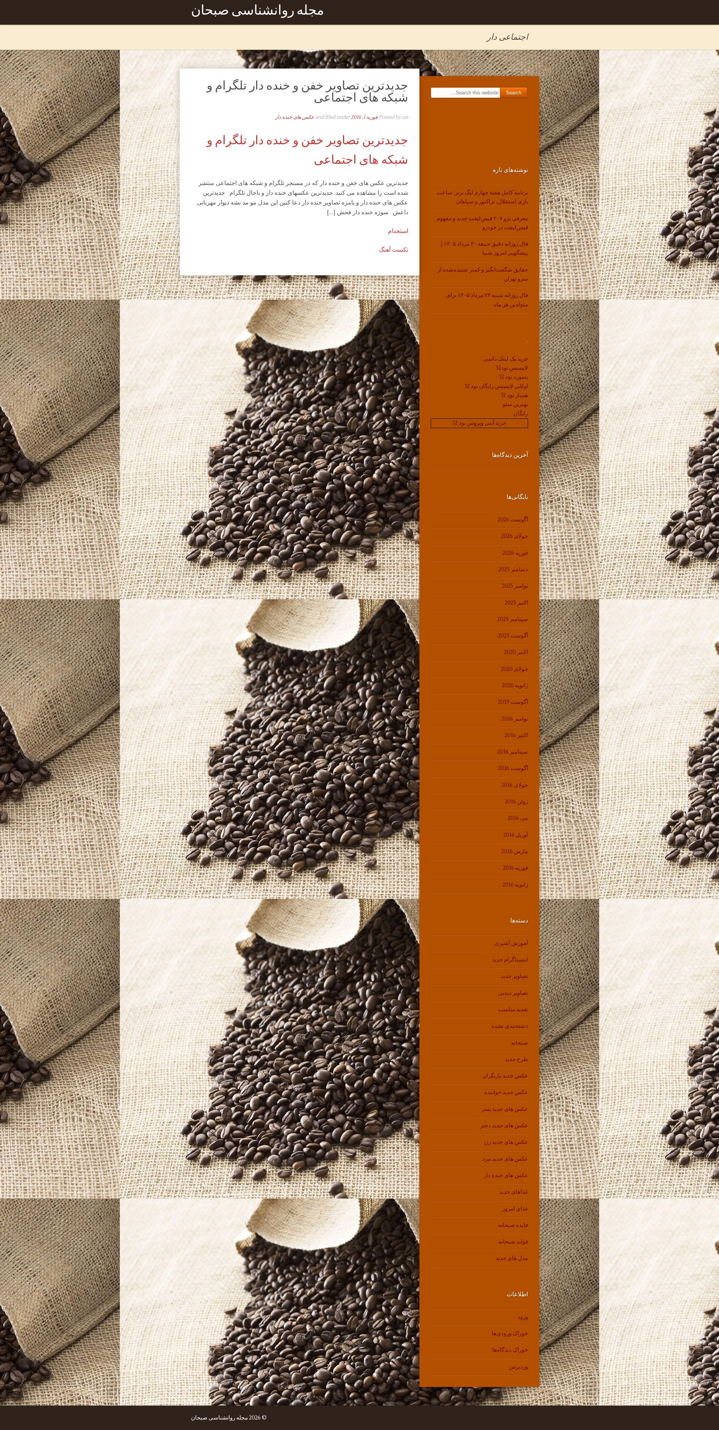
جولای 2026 (514, 536)
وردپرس (518, 1366)
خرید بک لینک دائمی (505, 359)
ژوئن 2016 (516, 801)
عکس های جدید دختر (504, 1125)
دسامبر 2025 (513, 569)
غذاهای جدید (513, 1192)
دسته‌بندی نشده (509, 1026)
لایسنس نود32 (512, 368)
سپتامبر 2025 (512, 619)
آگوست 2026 (513, 519)
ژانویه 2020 (515, 685)
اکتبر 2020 (516, 652)
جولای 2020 (514, 669)
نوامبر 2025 (515, 586)
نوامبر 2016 (515, 718)
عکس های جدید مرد (505, 1159)
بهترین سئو (515, 404)
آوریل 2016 (515, 835)
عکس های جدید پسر (505, 1109)
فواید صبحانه (513, 1241)
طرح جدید (516, 1059)
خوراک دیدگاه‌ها (510, 1350)
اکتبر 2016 (516, 735)
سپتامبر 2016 (512, 751)
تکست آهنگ (393, 250)
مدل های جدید (511, 1258)
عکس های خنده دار (294, 117)
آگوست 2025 (513, 635)
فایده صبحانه (513, 1225)
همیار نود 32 (514, 395)
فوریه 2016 (515, 868)
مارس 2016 (514, 851)
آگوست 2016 (513, 768)
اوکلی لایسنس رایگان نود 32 (496, 386)
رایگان (520, 413)
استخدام (398, 231)
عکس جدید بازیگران (505, 1075)
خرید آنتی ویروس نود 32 (479, 423)
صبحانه (519, 1042)
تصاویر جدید (514, 976)
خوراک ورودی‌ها (510, 1333)
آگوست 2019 (513, 702)
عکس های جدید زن (506, 1142)
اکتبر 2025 (516, 602)
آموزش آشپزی (511, 943)
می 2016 (518, 818)
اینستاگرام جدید (510, 959)
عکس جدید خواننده (506, 1092)
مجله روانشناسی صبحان (257, 12)
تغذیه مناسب (513, 1009)
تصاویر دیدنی (513, 993)
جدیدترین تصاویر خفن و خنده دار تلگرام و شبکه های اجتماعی (307, 91)
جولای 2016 (514, 785)
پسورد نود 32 (513, 377)
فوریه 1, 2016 (364, 117)
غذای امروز (515, 1208)
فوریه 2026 (515, 553)
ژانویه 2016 (515, 884)
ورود (523, 1317)
